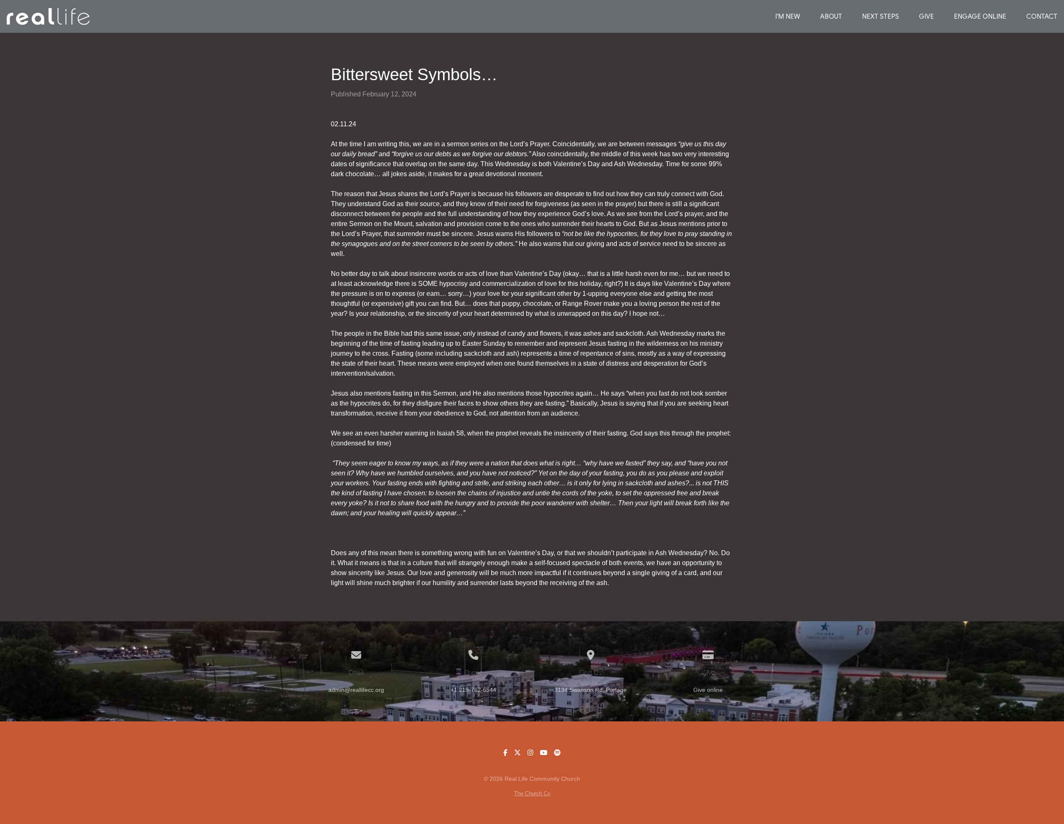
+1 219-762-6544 (473, 690)
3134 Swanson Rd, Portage (590, 690)
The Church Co (532, 793)
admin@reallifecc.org (356, 690)
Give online (708, 690)
